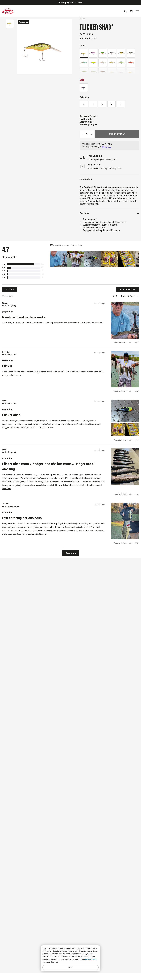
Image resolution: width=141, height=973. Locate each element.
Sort (115, 296)
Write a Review (130, 290)
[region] (94, 259)
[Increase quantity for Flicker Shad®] (91, 134)
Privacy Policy (90, 959)
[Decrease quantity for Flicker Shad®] (82, 134)
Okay (70, 967)
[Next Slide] (136, 259)
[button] (88, 38)
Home (82, 18)
